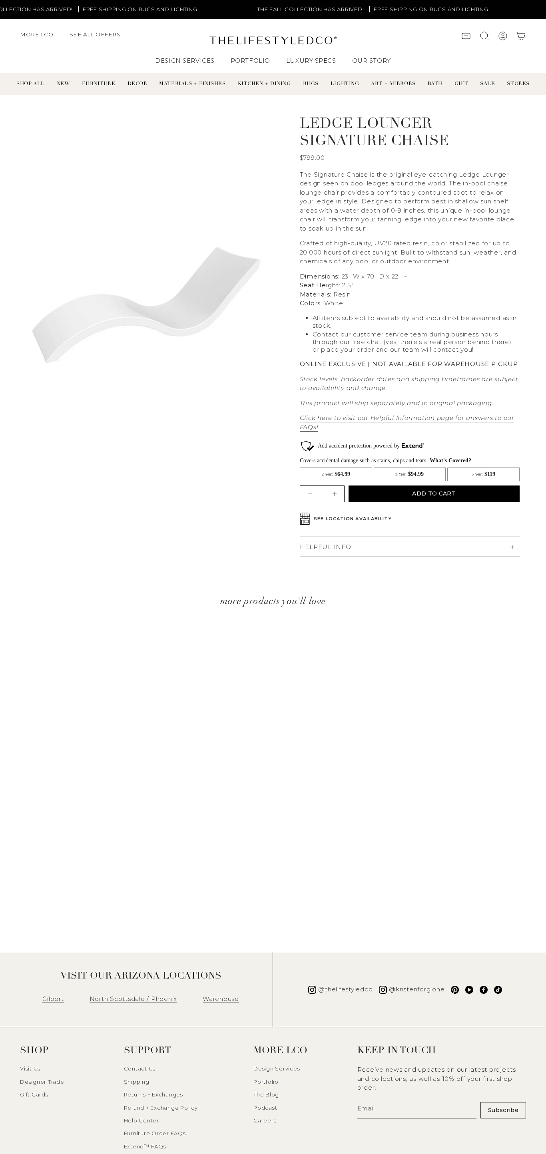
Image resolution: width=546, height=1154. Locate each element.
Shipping (136, 1081)
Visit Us (30, 1068)
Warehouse (221, 999)
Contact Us (140, 1068)
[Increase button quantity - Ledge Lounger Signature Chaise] (336, 493)
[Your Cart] (521, 37)
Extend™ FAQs (145, 1146)
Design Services (276, 1068)
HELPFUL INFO (325, 547)
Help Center (141, 1120)
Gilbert (53, 999)
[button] (41, 38)
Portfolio (266, 1081)
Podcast (265, 1107)
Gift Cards (34, 1094)
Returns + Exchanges (153, 1094)
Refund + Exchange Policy (161, 1107)
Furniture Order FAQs (155, 1133)
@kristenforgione (416, 989)
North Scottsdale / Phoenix (133, 999)
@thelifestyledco (345, 989)
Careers (264, 1120)
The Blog (266, 1094)
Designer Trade (42, 1081)
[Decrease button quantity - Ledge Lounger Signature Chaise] (309, 493)
